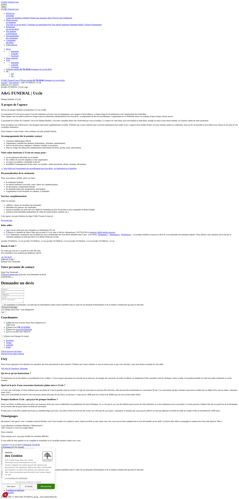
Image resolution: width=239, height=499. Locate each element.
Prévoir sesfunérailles (10, 14)
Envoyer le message (9, 307)
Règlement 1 (103, 235)
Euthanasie (67, 18)
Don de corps (57, 18)
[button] (5, 495)
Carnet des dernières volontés (17, 18)
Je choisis (28, 486)
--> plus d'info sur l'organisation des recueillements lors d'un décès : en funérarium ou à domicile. (39, 168)
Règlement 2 (115, 235)
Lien (8, 230)
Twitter (9, 343)
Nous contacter (12, 58)
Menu (4, 7)
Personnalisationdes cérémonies (12, 37)
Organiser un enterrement (38, 25)
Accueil (4, 83)
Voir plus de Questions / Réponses (14, 368)
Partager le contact (21, 336)
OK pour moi (46, 486)
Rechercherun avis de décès (12, 28)
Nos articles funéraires (60, 25)
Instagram (15, 51)
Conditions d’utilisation (15, 490)
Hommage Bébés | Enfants (80, 25)
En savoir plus (6, 220)
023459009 (25, 327)
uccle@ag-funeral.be (24, 329)
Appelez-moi (13, 274)
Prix (49, 25)
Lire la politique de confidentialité (16, 478)
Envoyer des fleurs (14, 351)
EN (12, 74)
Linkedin (14, 54)
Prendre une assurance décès (41, 18)
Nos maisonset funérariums (11, 32)
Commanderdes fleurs (11, 41)
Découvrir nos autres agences (12, 354)
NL (12, 76)
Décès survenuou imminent (12, 21)
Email (8, 347)
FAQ (8, 60)
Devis (15, 45)
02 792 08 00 (6, 257)
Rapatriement (96, 25)
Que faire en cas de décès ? (16, 25)
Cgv (2, 312)
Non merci (11, 486)
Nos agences (14, 83)
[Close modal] (13, 277)
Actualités (10, 493)
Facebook (15, 56)
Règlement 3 (126, 235)
